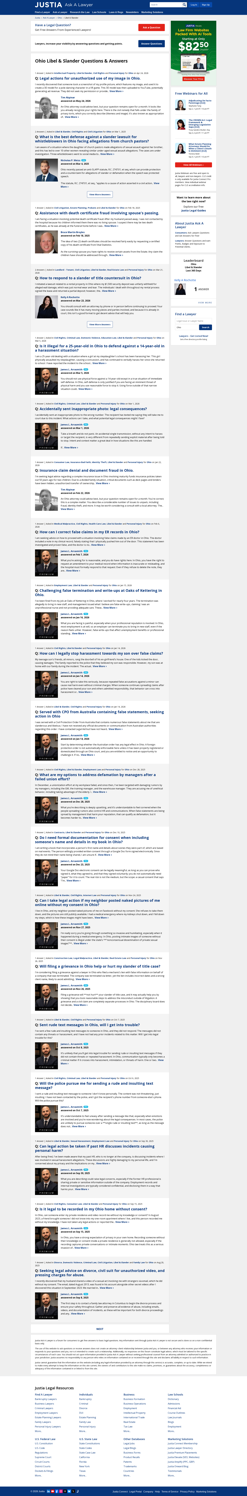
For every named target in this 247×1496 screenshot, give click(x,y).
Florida (82, 1461)
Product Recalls (132, 1457)
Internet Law (89, 895)
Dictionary (173, 1399)
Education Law (108, 337)
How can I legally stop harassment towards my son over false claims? (101, 653)
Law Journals (175, 1417)
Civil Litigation (95, 131)
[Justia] (48, 4)
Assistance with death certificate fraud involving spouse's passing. (99, 212)
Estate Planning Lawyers (48, 1417)
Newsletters (132, 12)
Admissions (174, 1403)
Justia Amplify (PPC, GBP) (181, 1461)
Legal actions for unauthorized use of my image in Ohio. (90, 78)
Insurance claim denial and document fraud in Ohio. (87, 470)
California (84, 1457)
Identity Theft (99, 462)
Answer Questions (151, 43)
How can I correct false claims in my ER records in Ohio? (89, 531)
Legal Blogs (130, 1448)
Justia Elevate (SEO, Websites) (183, 1457)
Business (129, 1394)
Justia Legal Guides (193, 210)
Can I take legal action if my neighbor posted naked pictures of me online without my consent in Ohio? (97, 902)
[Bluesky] (69, 1491)
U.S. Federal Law (45, 1439)
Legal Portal (135, 1491)
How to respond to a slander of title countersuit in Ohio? (90, 277)
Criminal (83, 1403)
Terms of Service (170, 1491)
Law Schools (99, 12)
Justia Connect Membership (183, 1443)
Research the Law (79, 12)
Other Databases (134, 1439)
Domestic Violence (90, 337)
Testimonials (175, 1471)
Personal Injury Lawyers (48, 1426)
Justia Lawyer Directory (180, 1448)
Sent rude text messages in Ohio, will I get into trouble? (90, 1024)
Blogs (171, 1422)
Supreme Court (43, 1457)
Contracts (59, 832)
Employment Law (63, 585)
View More (115, 91)
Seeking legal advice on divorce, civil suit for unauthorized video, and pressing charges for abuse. (100, 1272)
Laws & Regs (116, 12)
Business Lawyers (44, 1403)
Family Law (139, 1262)
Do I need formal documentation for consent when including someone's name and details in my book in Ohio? (92, 839)
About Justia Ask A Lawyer (189, 225)
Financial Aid (174, 1408)
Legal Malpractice (82, 958)
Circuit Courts (42, 1461)
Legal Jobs (129, 1443)
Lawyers (179, 240)
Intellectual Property (65, 73)
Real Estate (129, 1422)
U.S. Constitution (44, 1443)
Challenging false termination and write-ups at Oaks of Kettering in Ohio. (98, 592)
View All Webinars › (193, 164)
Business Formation (134, 1399)
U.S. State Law (88, 1439)
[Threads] (65, 1491)
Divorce (58, 1262)
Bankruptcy (85, 1399)
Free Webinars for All (191, 93)
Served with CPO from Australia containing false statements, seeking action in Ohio (99, 714)
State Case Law (87, 1452)
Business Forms (132, 1452)
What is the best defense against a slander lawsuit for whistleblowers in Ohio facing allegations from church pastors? (92, 138)
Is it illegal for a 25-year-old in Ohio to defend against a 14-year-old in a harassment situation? (100, 348)
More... (38, 1431)
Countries (129, 1471)
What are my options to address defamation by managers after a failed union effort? (95, 776)
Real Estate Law (115, 269)
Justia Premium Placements (182, 1452)
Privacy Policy (187, 1491)
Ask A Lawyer (49, 18)
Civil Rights (99, 73)
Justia (37, 18)
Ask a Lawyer (60, 12)
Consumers (181, 232)
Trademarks (130, 1466)
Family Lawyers (43, 1422)
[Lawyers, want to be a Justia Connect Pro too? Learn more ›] (83, 160)
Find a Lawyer (42, 12)
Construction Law (63, 958)
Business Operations (135, 1403)
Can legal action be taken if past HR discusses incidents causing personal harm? (95, 1148)
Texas (82, 1471)
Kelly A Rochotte (185, 280)
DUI (81, 1412)
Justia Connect (120, 1491)
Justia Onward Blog (178, 1466)
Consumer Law (61, 462)
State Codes (85, 1448)
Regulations (41, 1452)
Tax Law (128, 1426)
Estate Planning (78, 207)
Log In (194, 5)
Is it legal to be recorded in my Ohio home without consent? (93, 1209)
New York (84, 1466)
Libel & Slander (84, 73)
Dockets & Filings (44, 1471)
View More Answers (99, 194)
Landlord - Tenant (64, 269)
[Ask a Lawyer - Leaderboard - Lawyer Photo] (180, 289)
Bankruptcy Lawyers (46, 1399)
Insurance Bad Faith (80, 462)
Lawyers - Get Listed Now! (193, 336)
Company (148, 1491)
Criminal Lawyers (44, 1408)
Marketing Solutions (152, 12)
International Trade (134, 1417)
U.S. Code (40, 1448)
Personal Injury (117, 73)
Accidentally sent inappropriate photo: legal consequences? (93, 408)
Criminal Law (73, 337)
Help (157, 1491)
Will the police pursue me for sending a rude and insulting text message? (94, 1085)
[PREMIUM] (46, 379)
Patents (128, 1461)
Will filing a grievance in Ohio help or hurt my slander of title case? (100, 966)
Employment (130, 1408)
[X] (73, 1491)
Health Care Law (97, 523)
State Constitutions (89, 1443)
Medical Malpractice (64, 523)
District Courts (42, 1466)
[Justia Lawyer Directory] (77, 1491)
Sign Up (206, 5)
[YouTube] (52, 1491)
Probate (92, 207)
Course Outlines (176, 1412)
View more (205, 302)
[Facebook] (56, 1491)
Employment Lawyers (46, 1412)
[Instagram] (61, 1491)
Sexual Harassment (81, 1141)
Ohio (60, 18)
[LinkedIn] (48, 1491)
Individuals (86, 1394)
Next (99, 1329)
